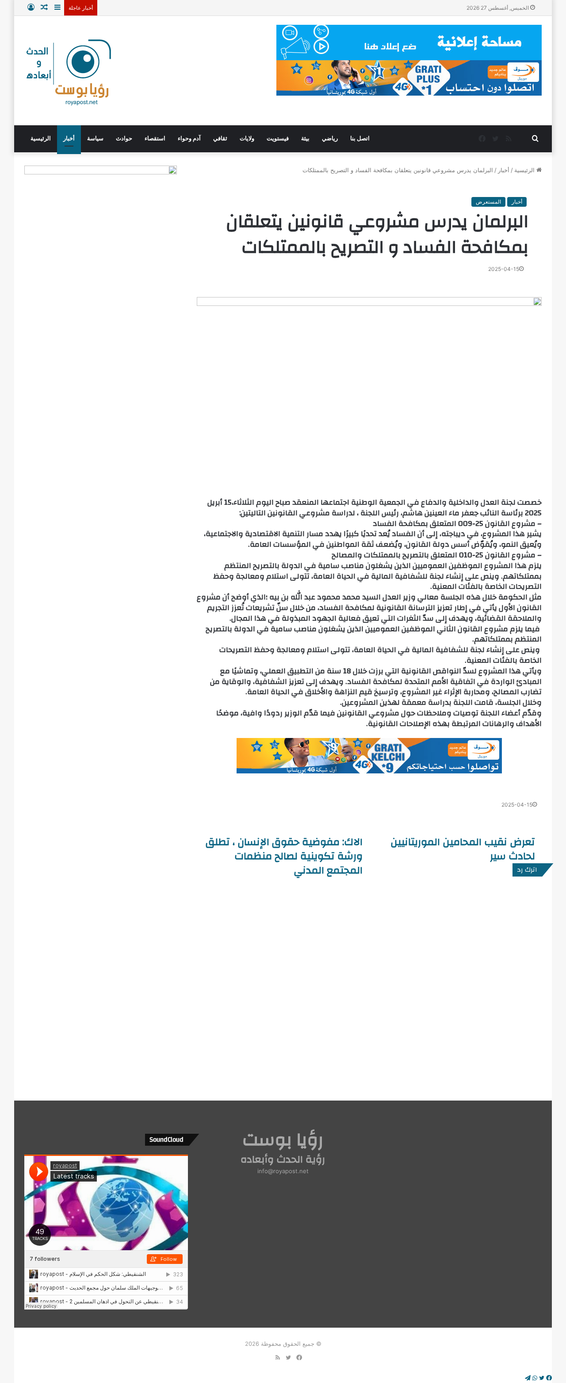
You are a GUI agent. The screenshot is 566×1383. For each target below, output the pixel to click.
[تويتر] (540, 1378)
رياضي (330, 138)
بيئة (305, 138)
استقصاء (155, 138)
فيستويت (278, 138)
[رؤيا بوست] (67, 73)
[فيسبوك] (548, 1378)
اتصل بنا (360, 138)
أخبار (69, 138)
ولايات (247, 138)
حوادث (124, 138)
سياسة (95, 138)
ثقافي (220, 138)
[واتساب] (534, 1378)
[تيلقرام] (528, 1378)
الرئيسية (41, 138)
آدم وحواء (189, 138)
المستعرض (488, 201)
